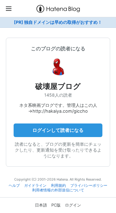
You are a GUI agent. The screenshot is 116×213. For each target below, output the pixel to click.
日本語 (41, 205)
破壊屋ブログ (58, 86)
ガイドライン (35, 185)
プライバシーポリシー (88, 185)
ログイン (73, 205)
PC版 (56, 205)
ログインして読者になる (58, 130)
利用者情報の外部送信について (58, 190)
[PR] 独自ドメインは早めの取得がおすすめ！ (58, 22)
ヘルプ (14, 185)
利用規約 (58, 185)
